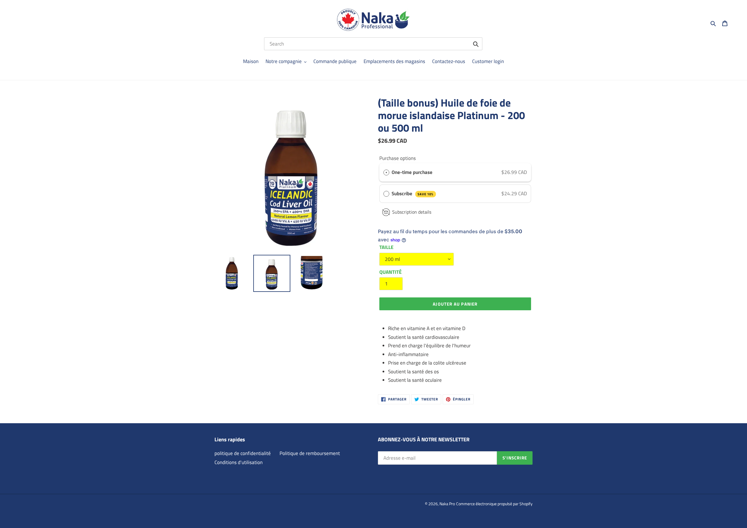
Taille (386, 247)
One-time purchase (412, 172)
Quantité (390, 272)
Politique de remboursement (310, 453)
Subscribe (412, 193)
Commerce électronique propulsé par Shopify (494, 504)
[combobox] (373, 43)
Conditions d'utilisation (238, 462)
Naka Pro (447, 504)
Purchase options (397, 158)
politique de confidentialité (242, 453)
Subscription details (411, 211)
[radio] (386, 172)
